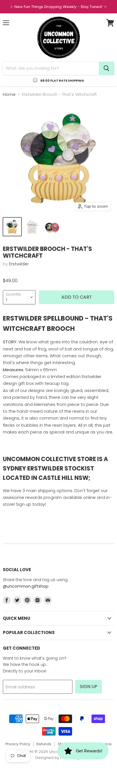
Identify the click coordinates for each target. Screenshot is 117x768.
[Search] (106, 68)
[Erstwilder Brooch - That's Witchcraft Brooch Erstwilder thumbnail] (12, 227)
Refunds (43, 744)
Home (9, 94)
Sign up (88, 686)
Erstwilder (19, 264)
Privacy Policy (17, 744)
